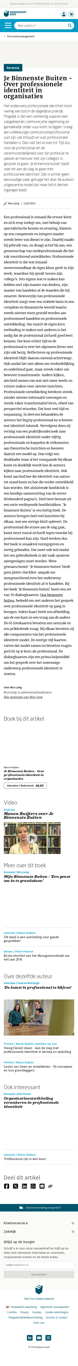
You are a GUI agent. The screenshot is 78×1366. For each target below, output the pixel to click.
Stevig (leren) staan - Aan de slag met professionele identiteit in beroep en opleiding (37, 1050)
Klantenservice (16, 1223)
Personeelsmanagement (20, 36)
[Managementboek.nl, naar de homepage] (15, 16)
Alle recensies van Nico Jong (23, 697)
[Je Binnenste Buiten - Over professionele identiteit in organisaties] (17, 743)
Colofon (12, 1312)
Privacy (24, 1312)
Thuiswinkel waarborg (23, 1307)
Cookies (37, 1312)
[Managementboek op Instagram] (48, 1338)
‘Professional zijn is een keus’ (25, 1159)
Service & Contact (56, 1317)
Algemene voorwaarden (54, 1307)
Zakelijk (10, 1232)
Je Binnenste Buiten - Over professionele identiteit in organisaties (24, 775)
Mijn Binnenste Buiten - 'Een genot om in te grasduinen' (37, 879)
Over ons (39, 1322)
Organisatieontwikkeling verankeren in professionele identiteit (31, 1102)
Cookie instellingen (56, 1312)
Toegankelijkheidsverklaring (25, 1317)
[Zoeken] (70, 25)
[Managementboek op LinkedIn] (30, 1338)
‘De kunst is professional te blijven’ (38, 988)
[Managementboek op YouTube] (39, 1338)
